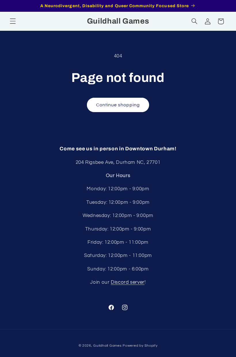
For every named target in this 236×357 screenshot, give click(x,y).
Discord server (127, 282)
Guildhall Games (107, 345)
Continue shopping (118, 105)
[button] (12, 21)
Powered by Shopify (140, 345)
